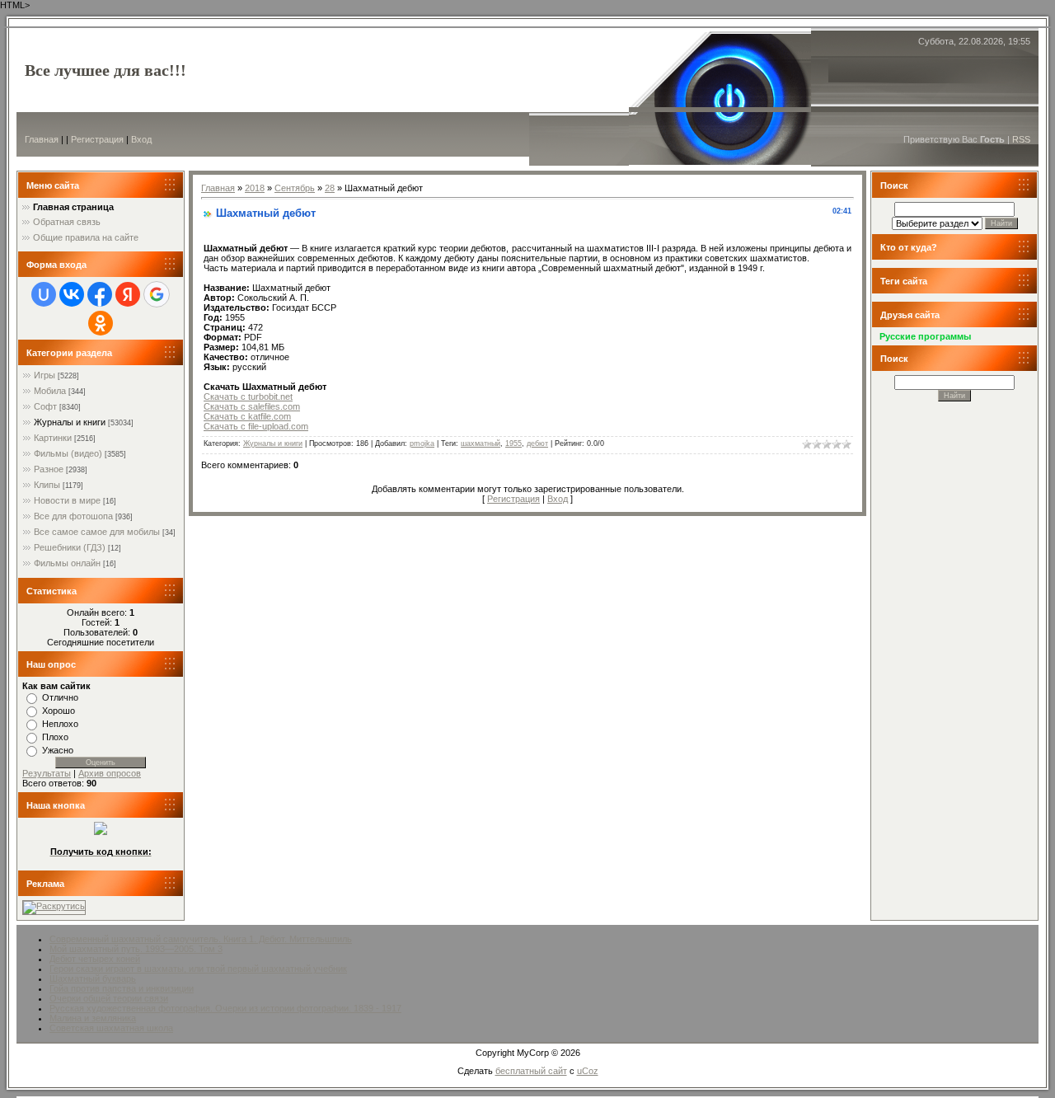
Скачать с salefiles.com (252, 406)
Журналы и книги (70, 422)
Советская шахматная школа (111, 1028)
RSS (1021, 139)
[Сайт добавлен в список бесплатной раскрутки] (54, 906)
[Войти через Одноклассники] (100, 323)
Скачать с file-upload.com (256, 426)
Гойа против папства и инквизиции (121, 988)
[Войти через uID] (43, 294)
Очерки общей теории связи (108, 998)
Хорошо (58, 711)
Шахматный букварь (92, 978)
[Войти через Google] (156, 294)
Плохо (55, 737)
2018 (255, 188)
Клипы (47, 485)
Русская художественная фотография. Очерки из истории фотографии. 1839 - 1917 (225, 1008)
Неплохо (60, 724)
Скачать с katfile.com (247, 416)
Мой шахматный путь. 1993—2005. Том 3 (136, 949)
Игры (44, 375)
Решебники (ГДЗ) (70, 547)
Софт (45, 406)
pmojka (422, 443)
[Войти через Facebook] (99, 294)
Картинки (53, 438)
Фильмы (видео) (68, 453)
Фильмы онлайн (67, 563)
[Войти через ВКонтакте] (71, 294)
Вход (141, 139)
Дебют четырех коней (94, 959)
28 (330, 188)
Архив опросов (109, 773)
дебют (537, 443)
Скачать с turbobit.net (248, 396)
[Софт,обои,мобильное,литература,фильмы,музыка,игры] (100, 832)
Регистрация (97, 139)
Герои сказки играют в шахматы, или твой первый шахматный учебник (198, 969)
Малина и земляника (92, 1018)
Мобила (50, 391)
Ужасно (57, 750)
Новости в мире (67, 500)
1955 (513, 443)
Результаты (46, 773)
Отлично (60, 697)
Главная (42, 139)
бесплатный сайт (531, 1071)
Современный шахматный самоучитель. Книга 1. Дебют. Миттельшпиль (200, 939)
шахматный (480, 443)
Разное (48, 469)
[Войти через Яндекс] (127, 294)
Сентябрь (294, 188)
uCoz (587, 1071)
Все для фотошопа (73, 516)
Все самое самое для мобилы (97, 532)
